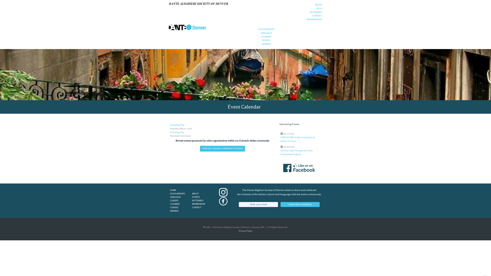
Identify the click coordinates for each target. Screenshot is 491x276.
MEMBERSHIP (198, 204)
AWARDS (174, 211)
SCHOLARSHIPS (177, 194)
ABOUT (195, 194)
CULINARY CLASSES (175, 206)
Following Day (177, 132)
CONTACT (196, 207)
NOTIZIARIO (197, 200)
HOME (173, 190)
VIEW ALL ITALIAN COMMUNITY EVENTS (222, 148)
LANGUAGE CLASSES (175, 199)
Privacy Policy (245, 231)
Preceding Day (177, 125)
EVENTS (196, 197)
